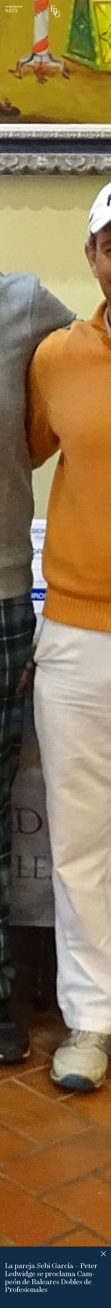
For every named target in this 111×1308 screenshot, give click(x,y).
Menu (103, 8)
